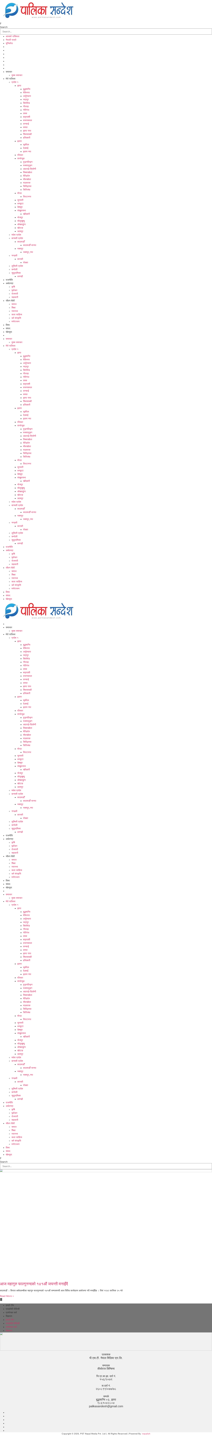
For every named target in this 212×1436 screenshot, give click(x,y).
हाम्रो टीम (10, 1305)
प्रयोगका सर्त (11, 1312)
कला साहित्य (17, 314)
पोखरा (25, 262)
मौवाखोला (27, 179)
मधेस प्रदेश (16, 234)
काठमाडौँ (21, 241)
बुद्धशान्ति (26, 89)
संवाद (8, 328)
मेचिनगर (26, 92)
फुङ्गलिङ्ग (27, 161)
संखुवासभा (21, 210)
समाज (14, 304)
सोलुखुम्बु (21, 220)
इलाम (19, 141)
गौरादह (26, 106)
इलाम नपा (27, 151)
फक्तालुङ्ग (27, 165)
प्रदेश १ (15, 82)
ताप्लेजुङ (21, 158)
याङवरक (26, 182)
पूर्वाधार (14, 290)
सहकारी (15, 297)
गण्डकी (14, 255)
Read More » (7, 1296)
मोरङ (19, 193)
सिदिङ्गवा (27, 186)
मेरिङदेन (26, 175)
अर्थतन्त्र (9, 283)
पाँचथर (20, 154)
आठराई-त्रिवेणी (29, 168)
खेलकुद (9, 331)
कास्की (20, 259)
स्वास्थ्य (15, 311)
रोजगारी (15, 293)
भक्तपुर (20, 248)
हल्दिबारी (26, 137)
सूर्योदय (26, 144)
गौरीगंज (26, 109)
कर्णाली (14, 269)
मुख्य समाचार (17, 75)
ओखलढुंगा (21, 224)
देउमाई (25, 148)
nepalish (145, 1434)
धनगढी (20, 276)
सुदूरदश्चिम (16, 272)
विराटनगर (27, 196)
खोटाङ (20, 227)
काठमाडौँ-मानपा (29, 245)
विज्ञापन (9, 1316)
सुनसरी (20, 200)
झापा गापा (27, 130)
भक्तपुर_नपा (28, 252)
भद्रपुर (26, 99)
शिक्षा (14, 307)
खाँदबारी (26, 213)
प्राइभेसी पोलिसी (13, 1309)
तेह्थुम (19, 206)
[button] (106, 23)
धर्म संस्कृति (16, 317)
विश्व (8, 324)
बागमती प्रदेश (17, 238)
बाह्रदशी (26, 116)
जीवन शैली (10, 300)
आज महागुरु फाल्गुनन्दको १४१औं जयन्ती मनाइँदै (34, 1283)
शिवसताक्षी (27, 134)
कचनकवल (27, 120)
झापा (19, 85)
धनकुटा (20, 203)
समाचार (9, 71)
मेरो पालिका (10, 78)
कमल (25, 127)
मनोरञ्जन (15, 321)
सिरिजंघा (26, 189)
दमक (25, 113)
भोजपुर (20, 217)
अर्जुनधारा (27, 96)
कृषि (13, 286)
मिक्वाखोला (27, 172)
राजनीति (9, 279)
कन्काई (26, 123)
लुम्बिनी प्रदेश (17, 265)
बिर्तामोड (26, 102)
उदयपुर (20, 231)
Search (3, 27)
